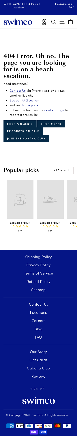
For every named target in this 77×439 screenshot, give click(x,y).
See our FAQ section (24, 100)
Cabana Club (38, 367)
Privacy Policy (38, 264)
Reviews (38, 376)
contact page (54, 110)
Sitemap (38, 289)
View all (62, 170)
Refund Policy (39, 281)
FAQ (38, 337)
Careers (39, 320)
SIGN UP (37, 388)
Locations (38, 312)
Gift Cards (39, 359)
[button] (20, 226)
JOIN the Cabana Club (26, 138)
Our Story (38, 351)
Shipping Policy (38, 256)
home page (30, 105)
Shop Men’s (51, 123)
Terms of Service (38, 273)
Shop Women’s (20, 123)
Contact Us (18, 90)
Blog (38, 328)
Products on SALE (23, 131)
